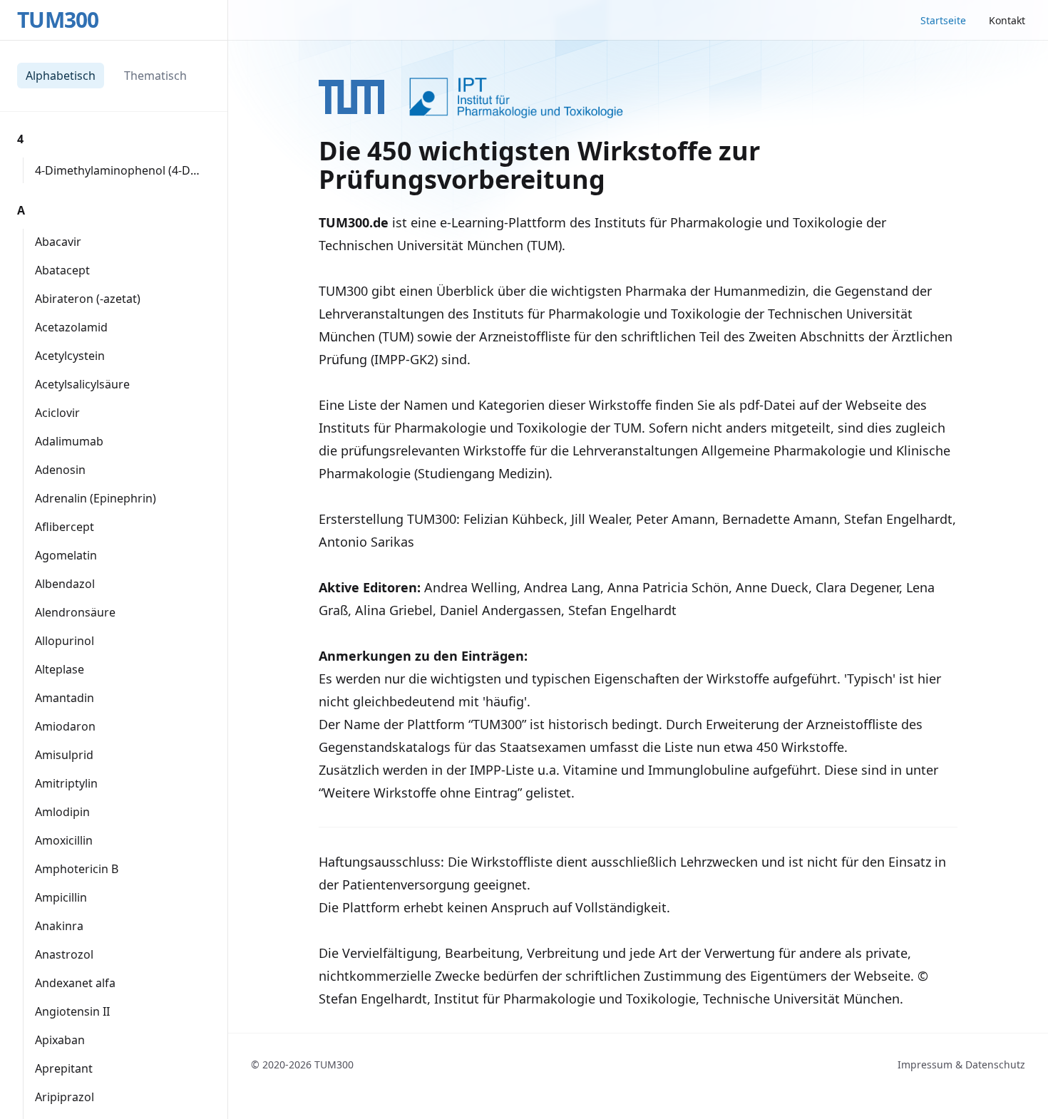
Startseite (943, 20)
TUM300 (58, 20)
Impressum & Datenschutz (961, 1064)
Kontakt (1007, 20)
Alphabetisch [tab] (61, 75)
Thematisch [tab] (155, 75)
